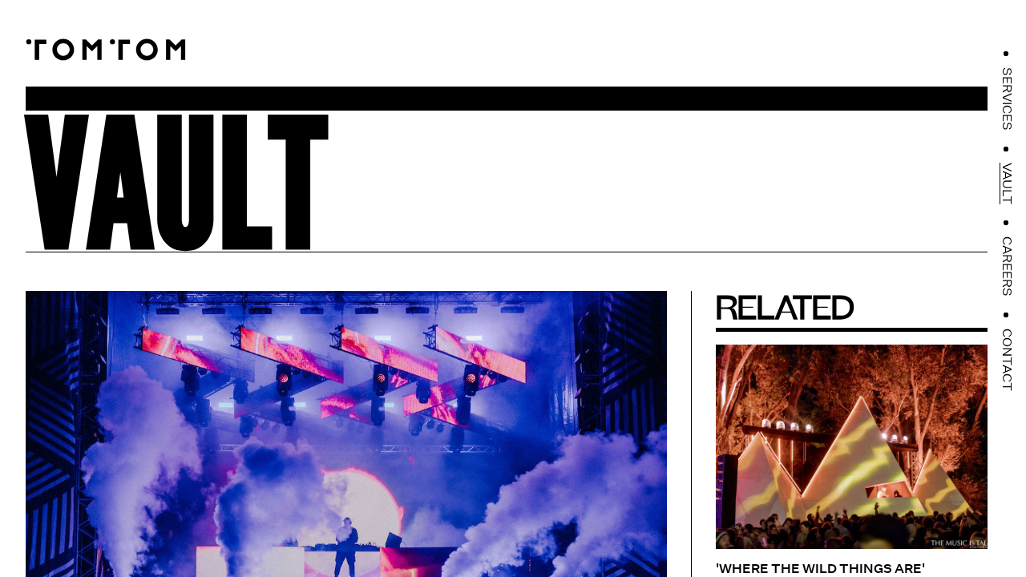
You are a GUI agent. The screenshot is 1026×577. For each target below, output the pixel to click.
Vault (1006, 183)
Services (1006, 99)
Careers (1006, 266)
